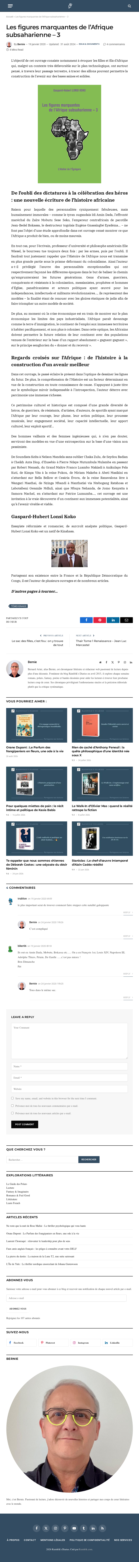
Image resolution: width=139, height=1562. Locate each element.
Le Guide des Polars (16, 1184)
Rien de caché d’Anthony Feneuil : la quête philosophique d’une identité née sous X (100, 751)
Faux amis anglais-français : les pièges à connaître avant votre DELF (41, 1248)
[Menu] (10, 6)
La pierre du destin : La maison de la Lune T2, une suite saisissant (40, 1256)
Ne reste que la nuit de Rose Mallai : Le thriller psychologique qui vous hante (46, 1225)
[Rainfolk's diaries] (70, 6)
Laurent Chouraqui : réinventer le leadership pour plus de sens (38, 1241)
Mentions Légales (53, 1540)
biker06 (22, 945)
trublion (22, 898)
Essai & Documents (89, 44)
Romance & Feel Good (18, 1195)
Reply (127, 912)
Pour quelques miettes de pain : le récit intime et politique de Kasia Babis (35, 808)
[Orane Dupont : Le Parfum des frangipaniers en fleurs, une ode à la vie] (36, 725)
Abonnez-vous (17, 1309)
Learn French (13, 1203)
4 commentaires (116, 44)
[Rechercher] (129, 6)
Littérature (11, 1199)
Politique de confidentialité (89, 1540)
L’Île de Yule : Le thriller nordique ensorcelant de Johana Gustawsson (42, 1264)
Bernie (21, 44)
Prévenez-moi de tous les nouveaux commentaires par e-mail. (46, 1106)
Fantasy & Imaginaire (17, 1191)
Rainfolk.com (85, 1549)
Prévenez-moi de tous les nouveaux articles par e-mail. (43, 1113)
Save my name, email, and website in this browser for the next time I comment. (56, 1098)
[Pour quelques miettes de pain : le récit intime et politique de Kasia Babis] (36, 784)
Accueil (9, 16)
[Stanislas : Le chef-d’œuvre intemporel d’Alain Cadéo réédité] (102, 838)
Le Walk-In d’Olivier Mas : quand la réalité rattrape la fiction (102, 808)
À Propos (13, 1540)
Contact (30, 1540)
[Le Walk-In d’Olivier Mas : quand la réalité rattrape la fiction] (102, 784)
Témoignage (18, 606)
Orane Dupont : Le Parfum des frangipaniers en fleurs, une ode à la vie (35, 749)
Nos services (123, 1540)
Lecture (10, 1187)
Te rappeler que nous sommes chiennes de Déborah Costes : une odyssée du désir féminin (36, 864)
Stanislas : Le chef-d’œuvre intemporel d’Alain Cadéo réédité (100, 862)
